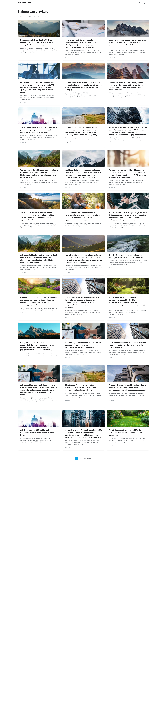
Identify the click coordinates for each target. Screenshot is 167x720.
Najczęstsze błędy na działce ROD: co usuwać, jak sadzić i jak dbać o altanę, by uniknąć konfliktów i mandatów (37, 42)
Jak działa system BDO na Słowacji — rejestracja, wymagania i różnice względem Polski (38, 432)
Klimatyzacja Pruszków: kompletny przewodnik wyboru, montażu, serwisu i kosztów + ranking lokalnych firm (81, 387)
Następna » (87, 458)
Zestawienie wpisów (130, 3)
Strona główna (144, 3)
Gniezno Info (24, 2)
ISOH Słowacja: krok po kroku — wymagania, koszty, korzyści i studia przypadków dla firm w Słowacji (127, 344)
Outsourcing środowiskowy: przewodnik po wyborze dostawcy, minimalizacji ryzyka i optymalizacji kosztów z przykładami (83, 344)
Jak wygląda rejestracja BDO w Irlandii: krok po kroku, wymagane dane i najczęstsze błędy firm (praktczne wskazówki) (38, 129)
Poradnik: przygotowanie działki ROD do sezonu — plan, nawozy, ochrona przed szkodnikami (125, 432)
